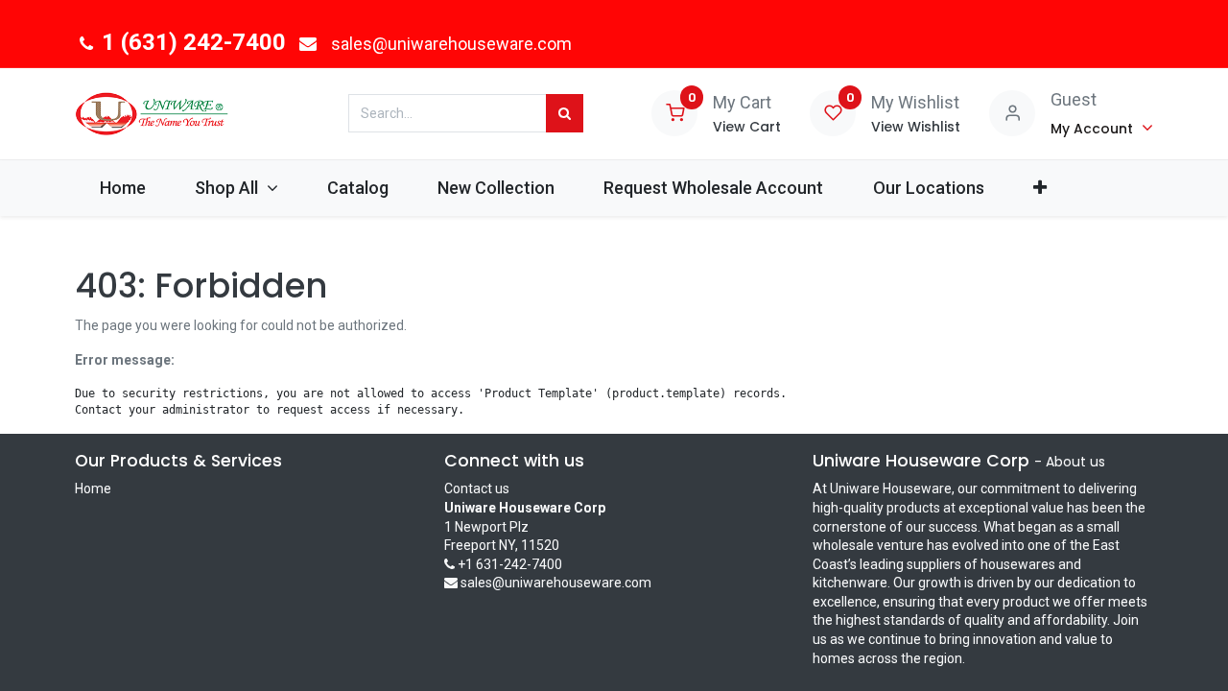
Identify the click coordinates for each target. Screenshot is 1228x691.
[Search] (564, 113)
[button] (1039, 187)
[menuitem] (122, 187)
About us (1075, 461)
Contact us (476, 488)
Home (93, 488)
